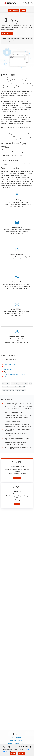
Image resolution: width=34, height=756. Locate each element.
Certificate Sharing (23, 383)
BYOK (30, 383)
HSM (20, 386)
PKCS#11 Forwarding (20, 390)
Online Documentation (10, 364)
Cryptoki (12, 390)
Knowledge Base (8, 367)
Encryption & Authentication (15, 740)
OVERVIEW (8, 8)
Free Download (14, 10)
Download (18, 478)
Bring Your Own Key (6, 386)
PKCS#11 (15, 386)
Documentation (23, 8)
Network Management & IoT (15, 743)
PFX (24, 386)
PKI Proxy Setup (8, 362)
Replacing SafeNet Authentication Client (15, 374)
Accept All (21, 753)
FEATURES (15, 8)
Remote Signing (5, 383)
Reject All (13, 753)
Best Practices (8, 369)
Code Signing (14, 383)
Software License (8, 377)
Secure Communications (15, 737)
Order (23, 10)
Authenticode (5, 390)
